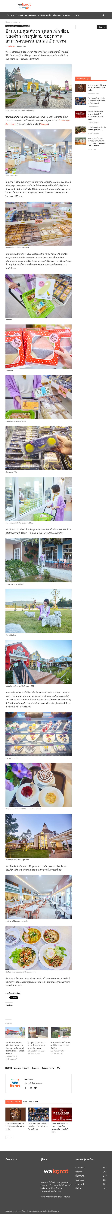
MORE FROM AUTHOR (30, 1102)
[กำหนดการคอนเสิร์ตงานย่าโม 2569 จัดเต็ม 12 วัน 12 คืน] (15, 1114)
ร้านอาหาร (10, 15)
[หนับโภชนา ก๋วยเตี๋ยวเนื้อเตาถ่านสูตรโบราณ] (80, 130)
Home (7, 22)
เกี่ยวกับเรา (57, 15)
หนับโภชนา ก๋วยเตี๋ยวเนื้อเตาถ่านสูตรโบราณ (97, 128)
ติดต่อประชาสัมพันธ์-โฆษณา (58, 1197)
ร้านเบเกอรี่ (25, 26)
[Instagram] (31, 1088)
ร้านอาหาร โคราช (48, 1068)
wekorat (11, 46)
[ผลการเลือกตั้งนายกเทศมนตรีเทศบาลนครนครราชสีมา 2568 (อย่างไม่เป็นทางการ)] (80, 141)
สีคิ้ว (58, 1068)
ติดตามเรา (11, 1159)
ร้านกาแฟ (19, 15)
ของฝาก (17, 26)
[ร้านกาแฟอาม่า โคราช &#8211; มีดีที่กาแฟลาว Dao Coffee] (61, 1033)
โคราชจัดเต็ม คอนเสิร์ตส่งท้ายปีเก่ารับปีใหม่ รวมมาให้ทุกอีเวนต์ (38, 1126)
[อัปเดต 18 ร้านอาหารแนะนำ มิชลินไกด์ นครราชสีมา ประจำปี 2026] (61, 1114)
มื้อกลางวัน (80, 1175)
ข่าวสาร (76, 15)
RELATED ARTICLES (13, 1102)
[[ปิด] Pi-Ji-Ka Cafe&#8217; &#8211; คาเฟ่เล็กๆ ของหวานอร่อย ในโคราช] (38, 1033)
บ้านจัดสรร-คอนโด (44, 15)
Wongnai (67, 15)
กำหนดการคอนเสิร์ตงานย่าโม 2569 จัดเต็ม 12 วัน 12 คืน (14, 1126)
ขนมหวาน (9, 26)
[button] (103, 15)
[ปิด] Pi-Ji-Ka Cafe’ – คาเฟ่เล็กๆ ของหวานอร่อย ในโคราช (36, 1045)
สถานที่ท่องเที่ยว (30, 15)
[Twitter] (36, 1088)
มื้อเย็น (78, 1188)
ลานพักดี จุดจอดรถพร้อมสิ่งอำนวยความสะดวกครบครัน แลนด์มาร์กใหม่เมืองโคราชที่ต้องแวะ (14, 1048)
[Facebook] (26, 1088)
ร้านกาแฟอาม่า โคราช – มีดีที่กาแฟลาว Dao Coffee (60, 1045)
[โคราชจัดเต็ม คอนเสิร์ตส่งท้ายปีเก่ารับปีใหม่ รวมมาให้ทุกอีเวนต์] (38, 1114)
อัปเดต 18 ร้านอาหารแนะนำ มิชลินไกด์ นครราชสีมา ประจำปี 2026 (95, 115)
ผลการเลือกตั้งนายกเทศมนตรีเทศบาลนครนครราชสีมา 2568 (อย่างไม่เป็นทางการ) (96, 142)
